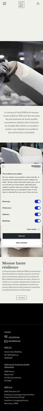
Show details (32, 229)
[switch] (38, 208)
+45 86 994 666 (13, 337)
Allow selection (21, 243)
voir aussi (21, 298)
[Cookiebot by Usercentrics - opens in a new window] (31, 166)
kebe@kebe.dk (14, 341)
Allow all (21, 236)
